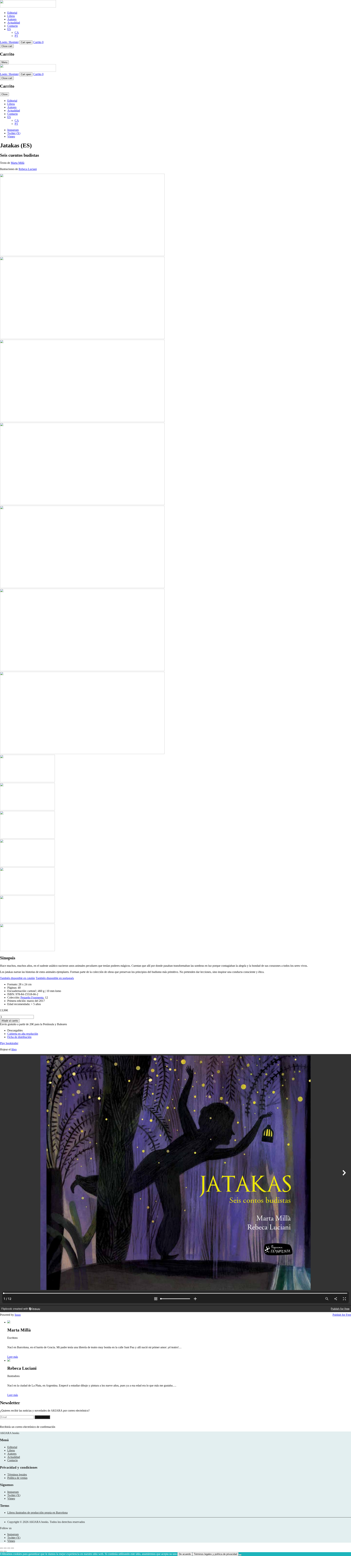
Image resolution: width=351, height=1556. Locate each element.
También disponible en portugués (55, 978)
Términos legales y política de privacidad (215, 1554)
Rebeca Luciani (28, 169)
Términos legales (17, 1474)
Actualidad (13, 22)
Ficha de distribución (19, 1037)
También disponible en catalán (17, 978)
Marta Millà (17, 162)
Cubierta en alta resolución (22, 1033)
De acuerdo (185, 1554)
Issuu (18, 1314)
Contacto (12, 25)
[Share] (8, 1548)
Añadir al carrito (9, 1020)
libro (14, 1049)
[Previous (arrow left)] (1, 1551)
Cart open (26, 42)
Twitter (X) (13, 133)
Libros (11, 16)
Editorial (12, 12)
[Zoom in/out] (1, 1548)
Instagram (13, 129)
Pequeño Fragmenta (32, 997)
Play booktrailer (9, 1043)
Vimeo (11, 136)
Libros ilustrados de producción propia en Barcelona (37, 1512)
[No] (240, 1554)
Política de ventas (17, 1477)
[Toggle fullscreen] (5, 1548)
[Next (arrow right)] (5, 1551)
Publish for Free (342, 1314)
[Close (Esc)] (12, 1548)
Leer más (12, 1356)
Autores (11, 19)
